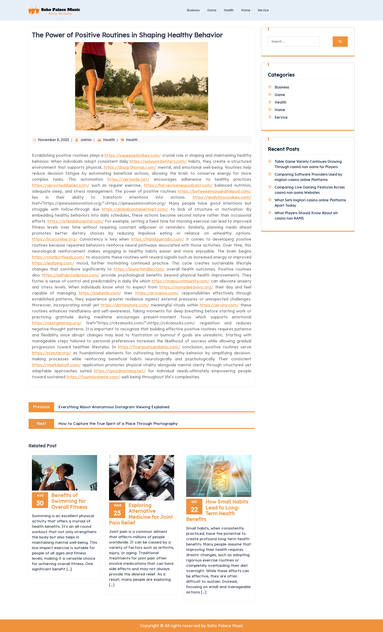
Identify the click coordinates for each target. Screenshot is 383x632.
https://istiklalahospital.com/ (75, 221)
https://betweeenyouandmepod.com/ (214, 191)
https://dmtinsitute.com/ (125, 305)
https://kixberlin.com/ (100, 293)
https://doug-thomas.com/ (130, 167)
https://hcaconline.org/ (54, 239)
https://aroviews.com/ (157, 293)
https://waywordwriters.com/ (158, 161)
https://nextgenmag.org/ (57, 323)
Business (193, 10)
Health (229, 10)
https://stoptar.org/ (51, 352)
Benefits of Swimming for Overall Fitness (69, 501)
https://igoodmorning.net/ (120, 370)
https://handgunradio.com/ (157, 239)
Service (263, 10)
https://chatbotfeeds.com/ (58, 257)
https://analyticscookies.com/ (222, 197)
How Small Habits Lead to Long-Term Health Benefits (217, 510)
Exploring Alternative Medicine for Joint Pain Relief (141, 514)
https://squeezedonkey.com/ (133, 155)
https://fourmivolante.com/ (93, 376)
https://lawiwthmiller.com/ (139, 269)
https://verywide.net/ (128, 179)
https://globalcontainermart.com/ (135, 209)
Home (245, 10)
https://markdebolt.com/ (56, 364)
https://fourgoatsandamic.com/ (149, 346)
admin (86, 139)
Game (211, 10)
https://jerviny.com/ (219, 305)
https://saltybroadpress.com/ (71, 275)
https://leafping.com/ (53, 263)
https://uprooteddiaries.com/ (60, 185)
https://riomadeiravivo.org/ (186, 287)
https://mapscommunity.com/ (181, 281)
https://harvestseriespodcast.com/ (178, 185)
